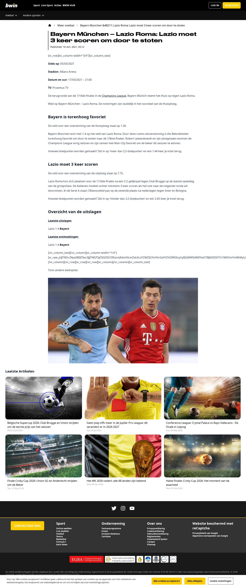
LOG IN (215, 5)
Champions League (114, 96)
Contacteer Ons (27, 526)
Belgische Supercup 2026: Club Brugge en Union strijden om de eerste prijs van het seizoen (43, 425)
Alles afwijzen (194, 580)
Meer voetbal (65, 25)
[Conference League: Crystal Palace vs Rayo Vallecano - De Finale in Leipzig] (202, 398)
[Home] (49, 25)
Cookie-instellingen (220, 580)
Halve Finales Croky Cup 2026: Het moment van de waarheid (197, 483)
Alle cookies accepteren (166, 580)
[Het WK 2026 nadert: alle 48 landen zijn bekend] (123, 455)
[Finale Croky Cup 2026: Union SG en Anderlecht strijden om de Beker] (43, 455)
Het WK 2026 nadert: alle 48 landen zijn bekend (116, 481)
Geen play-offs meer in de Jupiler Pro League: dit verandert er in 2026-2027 (117, 425)
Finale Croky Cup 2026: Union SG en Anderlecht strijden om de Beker (42, 483)
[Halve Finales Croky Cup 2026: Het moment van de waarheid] (202, 455)
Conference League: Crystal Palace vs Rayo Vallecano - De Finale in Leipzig (202, 425)
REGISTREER (231, 5)
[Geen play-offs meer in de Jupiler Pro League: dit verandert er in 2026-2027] (123, 398)
